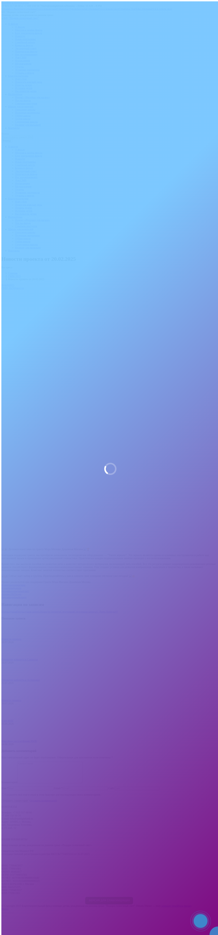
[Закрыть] (214, 913)
